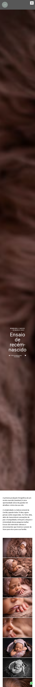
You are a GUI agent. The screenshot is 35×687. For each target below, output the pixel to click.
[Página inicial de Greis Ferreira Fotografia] (4, 4)
